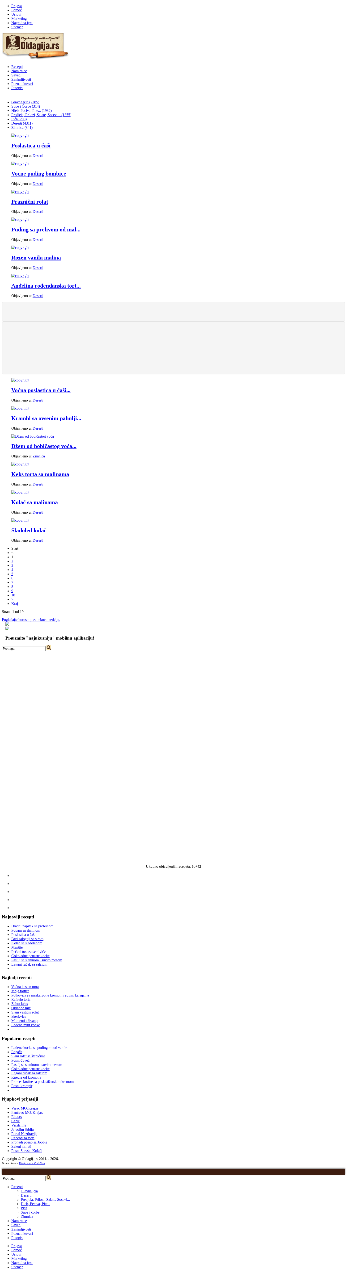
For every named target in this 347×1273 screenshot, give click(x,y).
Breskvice (18, 1016)
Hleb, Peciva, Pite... (35, 1204)
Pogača (16, 1052)
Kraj (14, 604)
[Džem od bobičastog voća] (32, 436)
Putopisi (17, 88)
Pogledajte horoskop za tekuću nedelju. (31, 620)
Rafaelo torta (20, 999)
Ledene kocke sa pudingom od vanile (39, 1048)
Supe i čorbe (30, 1212)
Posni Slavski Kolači (26, 1151)
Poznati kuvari (22, 84)
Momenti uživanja (24, 1021)
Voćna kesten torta (25, 987)
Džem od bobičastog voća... (43, 446)
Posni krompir (21, 1086)
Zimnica (39, 456)
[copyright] (20, 136)
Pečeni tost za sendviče (28, 952)
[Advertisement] (173, 311)
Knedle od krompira (26, 1077)
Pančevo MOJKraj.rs (27, 1112)
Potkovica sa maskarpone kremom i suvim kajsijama (50, 995)
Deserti (38, 156)
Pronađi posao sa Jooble (29, 1142)
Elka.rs (16, 1117)
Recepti (17, 67)
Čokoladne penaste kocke (30, 956)
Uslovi (16, 14)
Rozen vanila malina (36, 258)
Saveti (16, 75)
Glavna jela (29, 1191)
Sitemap (17, 27)
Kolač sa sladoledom (26, 943)
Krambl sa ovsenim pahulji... (46, 418)
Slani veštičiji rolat (25, 1012)
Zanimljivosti (21, 79)
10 (13, 595)
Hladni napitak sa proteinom (32, 926)
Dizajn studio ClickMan (32, 1163)
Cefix (15, 1121)
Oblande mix (21, 1008)
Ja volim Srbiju (22, 1129)
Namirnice (19, 71)
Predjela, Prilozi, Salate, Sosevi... (45, 1200)
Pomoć (16, 10)
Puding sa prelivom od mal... (45, 229)
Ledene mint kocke (25, 1025)
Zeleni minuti (21, 1146)
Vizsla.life (18, 1125)
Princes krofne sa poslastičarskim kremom (42, 1082)
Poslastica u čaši (31, 145)
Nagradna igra (22, 23)
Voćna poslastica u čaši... (41, 390)
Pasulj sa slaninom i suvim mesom (36, 960)
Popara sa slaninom (25, 930)
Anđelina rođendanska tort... (46, 286)
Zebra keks (19, 1004)
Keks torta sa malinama (40, 474)
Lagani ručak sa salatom (29, 964)
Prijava (16, 6)
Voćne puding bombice (38, 174)
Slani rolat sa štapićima (28, 1056)
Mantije (17, 947)
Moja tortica (20, 991)
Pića (24, 1208)
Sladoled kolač (29, 530)
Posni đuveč (20, 1060)
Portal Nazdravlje (24, 1134)
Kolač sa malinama (34, 502)
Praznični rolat (29, 202)
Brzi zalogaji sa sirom (27, 939)
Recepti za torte (22, 1138)
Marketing (19, 19)
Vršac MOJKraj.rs (24, 1108)
